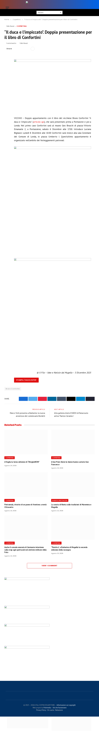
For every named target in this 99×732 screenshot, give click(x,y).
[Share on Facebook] (15, 49)
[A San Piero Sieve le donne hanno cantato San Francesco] (73, 442)
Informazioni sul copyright (66, 705)
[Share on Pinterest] (24, 49)
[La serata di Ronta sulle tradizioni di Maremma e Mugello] (73, 484)
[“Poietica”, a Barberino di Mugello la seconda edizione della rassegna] (73, 527)
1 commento (11, 43)
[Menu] (7, 8)
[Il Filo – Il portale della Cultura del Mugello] (49, 7)
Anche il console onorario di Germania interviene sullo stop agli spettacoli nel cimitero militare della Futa (25, 549)
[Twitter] (6, 69)
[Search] (92, 8)
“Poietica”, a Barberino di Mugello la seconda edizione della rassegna (69, 548)
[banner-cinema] (27, 648)
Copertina (22, 26)
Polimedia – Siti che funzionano (55, 708)
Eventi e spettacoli (59, 500)
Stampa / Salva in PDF (26, 380)
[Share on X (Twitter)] (19, 49)
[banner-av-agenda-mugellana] (27, 579)
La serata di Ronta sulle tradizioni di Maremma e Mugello (71, 505)
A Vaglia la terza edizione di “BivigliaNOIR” (21, 462)
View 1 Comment (49, 565)
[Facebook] (6, 63)
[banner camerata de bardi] (27, 626)
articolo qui (38, 121)
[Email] (6, 81)
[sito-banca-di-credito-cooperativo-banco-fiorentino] (27, 608)
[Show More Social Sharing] (33, 49)
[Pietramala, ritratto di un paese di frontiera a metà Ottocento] (26, 484)
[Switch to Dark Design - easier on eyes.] (88, 8)
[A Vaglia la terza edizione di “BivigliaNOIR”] (26, 442)
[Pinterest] (6, 75)
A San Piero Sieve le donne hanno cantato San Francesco (70, 463)
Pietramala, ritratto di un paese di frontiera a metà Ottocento (25, 505)
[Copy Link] (28, 49)
